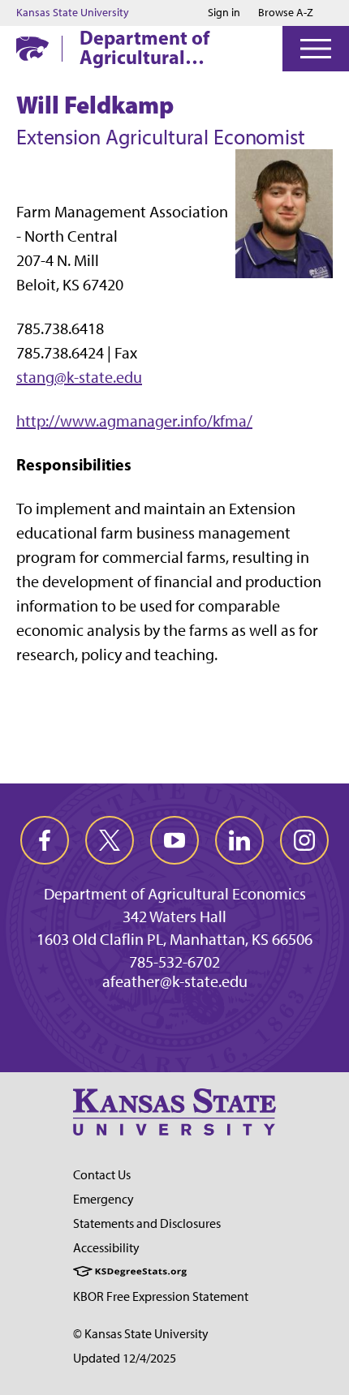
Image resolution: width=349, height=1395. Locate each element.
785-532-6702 (174, 962)
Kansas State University (72, 12)
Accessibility (106, 1248)
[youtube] (174, 840)
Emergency (103, 1199)
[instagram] (304, 840)
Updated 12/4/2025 (124, 1358)
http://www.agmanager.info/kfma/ (134, 421)
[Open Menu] (315, 48)
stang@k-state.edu (79, 377)
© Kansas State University (141, 1333)
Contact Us (102, 1175)
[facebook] (44, 840)
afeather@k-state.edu (175, 981)
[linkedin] (239, 840)
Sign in (224, 12)
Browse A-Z (285, 12)
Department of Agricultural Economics (144, 47)
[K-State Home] (32, 48)
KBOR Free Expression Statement (160, 1296)
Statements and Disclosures (147, 1223)
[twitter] (109, 840)
